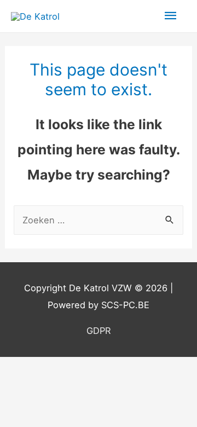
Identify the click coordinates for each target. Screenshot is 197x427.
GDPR (98, 330)
